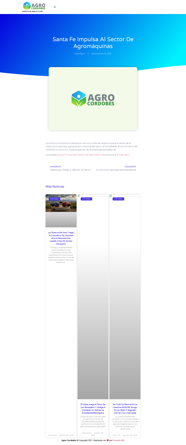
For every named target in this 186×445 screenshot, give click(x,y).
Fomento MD (118, 440)
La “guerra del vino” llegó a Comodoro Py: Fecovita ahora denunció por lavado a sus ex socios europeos (61, 238)
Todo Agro (123, 155)
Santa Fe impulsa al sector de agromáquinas (81, 155)
